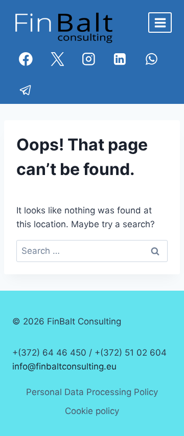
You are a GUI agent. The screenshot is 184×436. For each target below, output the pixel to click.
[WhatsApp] (151, 59)
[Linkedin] (119, 59)
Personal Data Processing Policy (92, 392)
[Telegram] (25, 90)
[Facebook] (25, 59)
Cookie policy (92, 411)
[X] (57, 59)
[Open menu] (160, 22)
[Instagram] (88, 59)
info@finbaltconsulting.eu (64, 366)
